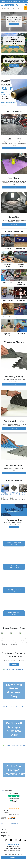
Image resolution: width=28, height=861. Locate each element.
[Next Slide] (25, 492)
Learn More (14, 527)
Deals (22, 1)
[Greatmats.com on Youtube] (11, 840)
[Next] (25, 638)
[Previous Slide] (3, 492)
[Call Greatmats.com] (17, 5)
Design (3, 1)
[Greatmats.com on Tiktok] (20, 840)
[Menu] (2, 5)
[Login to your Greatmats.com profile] (21, 5)
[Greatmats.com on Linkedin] (25, 840)
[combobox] (14, 8)
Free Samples (16, 1)
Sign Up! (13, 857)
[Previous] (3, 638)
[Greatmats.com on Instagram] (6, 840)
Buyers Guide (9, 1)
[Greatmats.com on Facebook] (1, 840)
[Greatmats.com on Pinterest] (16, 840)
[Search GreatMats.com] (25, 8)
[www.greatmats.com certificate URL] (14, 818)
